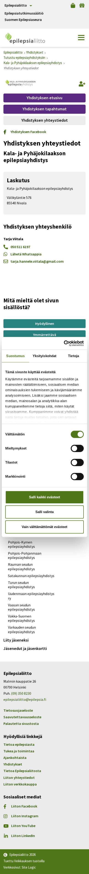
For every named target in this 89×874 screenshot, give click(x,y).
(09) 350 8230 (21, 693)
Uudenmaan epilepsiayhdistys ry (31, 595)
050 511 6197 (20, 246)
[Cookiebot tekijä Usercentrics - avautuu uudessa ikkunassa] (64, 343)
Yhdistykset (12, 764)
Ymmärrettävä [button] (44, 334)
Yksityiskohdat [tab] (44, 356)
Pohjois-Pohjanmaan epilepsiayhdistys (24, 555)
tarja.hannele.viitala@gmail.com (37, 261)
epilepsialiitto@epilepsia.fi (24, 699)
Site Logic (29, 867)
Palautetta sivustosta (21, 723)
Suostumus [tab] (15, 356)
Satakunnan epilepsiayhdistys (31, 575)
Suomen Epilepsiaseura (23, 19)
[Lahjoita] (81, 5)
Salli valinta (44, 512)
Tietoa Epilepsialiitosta (22, 770)
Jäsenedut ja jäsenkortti (25, 648)
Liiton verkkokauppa (20, 784)
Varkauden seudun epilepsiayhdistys (22, 629)
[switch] (77, 448)
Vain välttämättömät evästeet (44, 527)
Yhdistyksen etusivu (44, 97)
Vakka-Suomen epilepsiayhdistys (21, 618)
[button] (81, 37)
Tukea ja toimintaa (18, 751)
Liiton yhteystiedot (19, 777)
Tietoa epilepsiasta (18, 744)
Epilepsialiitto (16, 5)
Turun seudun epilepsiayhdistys (21, 584)
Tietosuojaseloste (18, 710)
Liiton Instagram (24, 816)
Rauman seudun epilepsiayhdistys (21, 566)
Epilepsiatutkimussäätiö (24, 13)
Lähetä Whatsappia (26, 254)
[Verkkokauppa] (73, 5)
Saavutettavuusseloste (22, 717)
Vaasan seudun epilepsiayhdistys (21, 607)
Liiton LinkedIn (23, 836)
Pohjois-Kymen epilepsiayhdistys (21, 544)
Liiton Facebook (24, 806)
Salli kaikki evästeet (44, 497)
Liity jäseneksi (16, 640)
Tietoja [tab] (73, 356)
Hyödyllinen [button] (44, 323)
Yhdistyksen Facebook (28, 131)
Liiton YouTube (23, 826)
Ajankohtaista (14, 757)
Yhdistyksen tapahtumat (45, 108)
